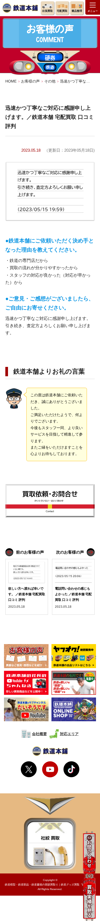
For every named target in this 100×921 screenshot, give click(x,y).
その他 (49, 81)
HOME (11, 81)
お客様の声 (30, 81)
